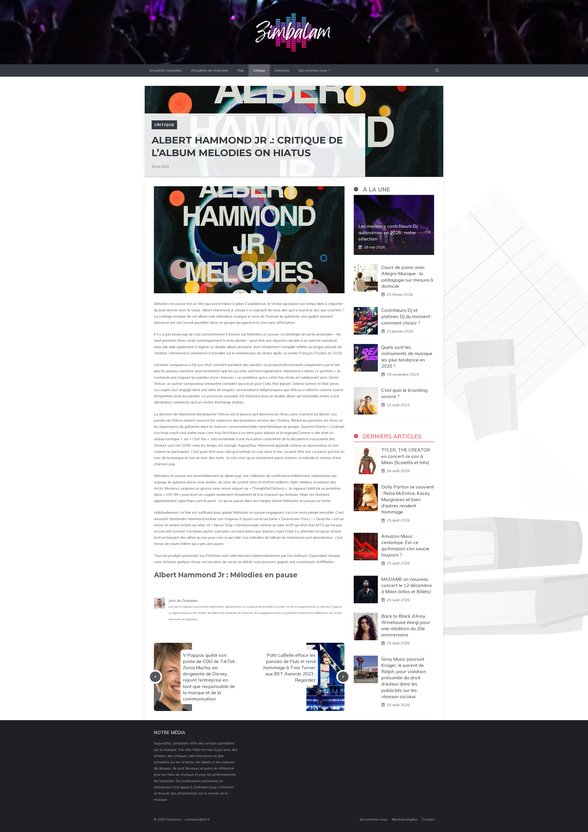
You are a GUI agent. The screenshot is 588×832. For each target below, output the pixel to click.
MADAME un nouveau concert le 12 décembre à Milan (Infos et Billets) (406, 585)
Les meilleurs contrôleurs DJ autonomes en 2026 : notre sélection (388, 232)
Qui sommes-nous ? (314, 70)
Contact (428, 819)
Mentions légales (404, 819)
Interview (281, 70)
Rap (240, 70)
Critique (259, 70)
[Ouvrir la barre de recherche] (437, 70)
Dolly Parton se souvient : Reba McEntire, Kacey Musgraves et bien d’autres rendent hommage (407, 499)
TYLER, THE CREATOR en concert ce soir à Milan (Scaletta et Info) (405, 456)
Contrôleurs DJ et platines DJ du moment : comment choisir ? (406, 316)
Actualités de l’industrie (209, 70)
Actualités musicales (165, 70)
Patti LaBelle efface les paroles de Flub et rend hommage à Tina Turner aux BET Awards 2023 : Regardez (289, 667)
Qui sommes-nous (373, 819)
